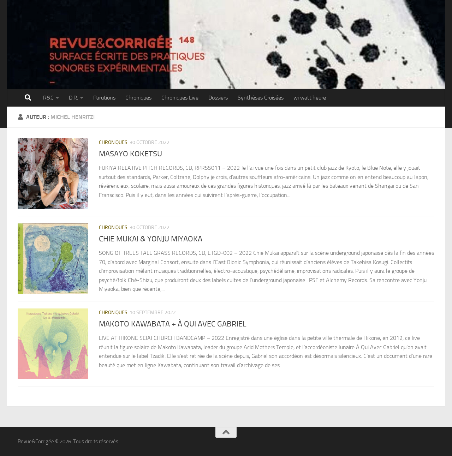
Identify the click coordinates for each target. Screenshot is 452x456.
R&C (48, 97)
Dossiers (218, 97)
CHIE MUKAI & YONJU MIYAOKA (150, 239)
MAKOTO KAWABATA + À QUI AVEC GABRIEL (172, 324)
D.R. (73, 97)
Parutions (104, 97)
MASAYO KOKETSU (130, 153)
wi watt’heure (309, 97)
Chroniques (138, 97)
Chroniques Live (179, 97)
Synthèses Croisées (261, 97)
